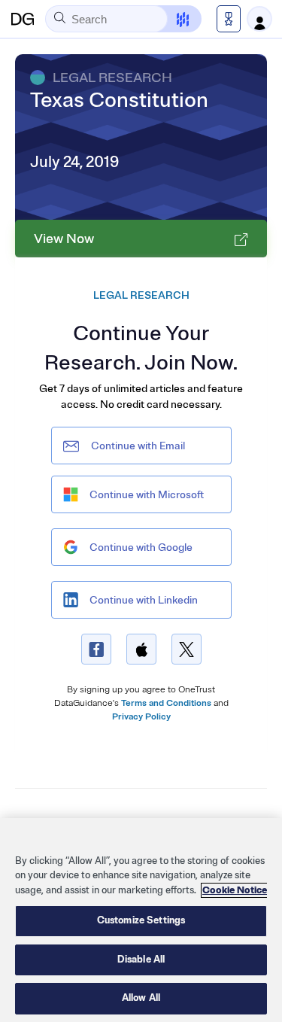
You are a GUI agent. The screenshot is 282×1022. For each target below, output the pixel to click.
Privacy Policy (141, 716)
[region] (141, 920)
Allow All (141, 998)
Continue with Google (141, 547)
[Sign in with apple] (141, 649)
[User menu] (259, 19)
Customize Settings (141, 920)
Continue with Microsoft (146, 494)
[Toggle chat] (173, 18)
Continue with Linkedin (143, 600)
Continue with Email (138, 446)
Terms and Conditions (166, 703)
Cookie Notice (234, 890)
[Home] (22, 19)
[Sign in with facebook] (96, 649)
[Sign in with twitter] (186, 649)
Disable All (141, 960)
